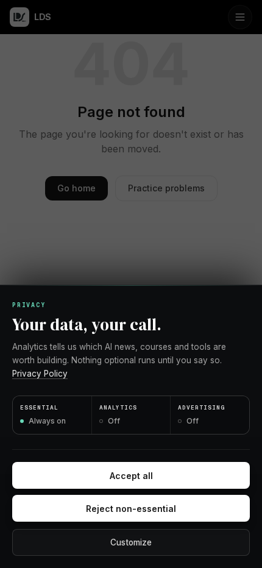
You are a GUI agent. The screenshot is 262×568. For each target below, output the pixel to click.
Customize (131, 542)
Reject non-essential (131, 508)
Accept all (131, 475)
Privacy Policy (40, 373)
